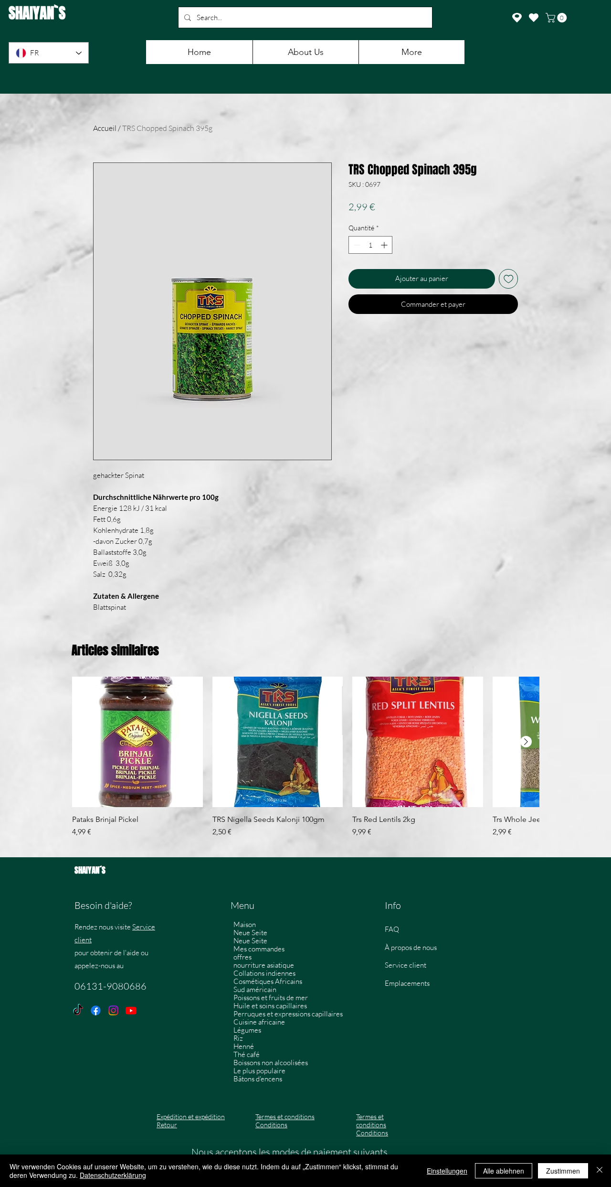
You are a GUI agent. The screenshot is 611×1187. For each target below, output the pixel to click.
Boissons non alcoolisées (270, 1062)
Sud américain (254, 989)
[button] (557, 17)
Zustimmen (563, 1171)
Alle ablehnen (503, 1171)
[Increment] (385, 245)
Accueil (104, 128)
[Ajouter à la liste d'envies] (508, 279)
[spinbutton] (370, 245)
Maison (244, 924)
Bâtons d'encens (257, 1079)
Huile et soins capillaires (270, 1006)
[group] (305, 762)
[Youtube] (131, 1010)
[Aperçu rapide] (137, 742)
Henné (243, 1046)
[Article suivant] (526, 741)
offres (242, 957)
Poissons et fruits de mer (270, 997)
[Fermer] (599, 1170)
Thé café (246, 1054)
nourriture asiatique (263, 965)
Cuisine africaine (259, 1022)
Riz (238, 1038)
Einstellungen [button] (447, 1171)
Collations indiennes (264, 973)
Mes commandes (258, 949)
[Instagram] (113, 1010)
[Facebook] (95, 1010)
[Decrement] (356, 245)
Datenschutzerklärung (113, 1175)
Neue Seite (250, 932)
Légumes (247, 1030)
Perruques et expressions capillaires (286, 1014)
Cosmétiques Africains (267, 981)
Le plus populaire (259, 1071)
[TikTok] (78, 1010)
